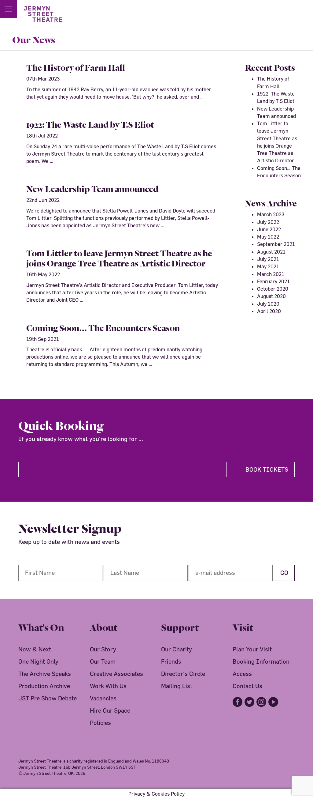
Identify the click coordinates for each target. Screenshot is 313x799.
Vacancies (103, 698)
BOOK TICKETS (266, 469)
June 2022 (269, 229)
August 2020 (271, 296)
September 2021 (276, 244)
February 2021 (273, 281)
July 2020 (268, 304)
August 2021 (271, 251)
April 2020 (269, 311)
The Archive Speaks (44, 673)
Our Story (103, 649)
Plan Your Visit (252, 649)
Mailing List (176, 685)
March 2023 (271, 214)
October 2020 (272, 289)
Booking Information (261, 661)
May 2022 (268, 236)
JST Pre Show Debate (47, 698)
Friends (171, 661)
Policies (100, 722)
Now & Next (34, 649)
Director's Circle (183, 673)
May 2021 (268, 266)
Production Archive (44, 685)
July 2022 (268, 222)
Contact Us (247, 685)
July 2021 (268, 259)
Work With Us (108, 685)
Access (242, 673)
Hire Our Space (110, 710)
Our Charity (176, 649)
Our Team (103, 661)
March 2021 (270, 274)
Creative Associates (116, 673)
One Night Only (38, 661)
